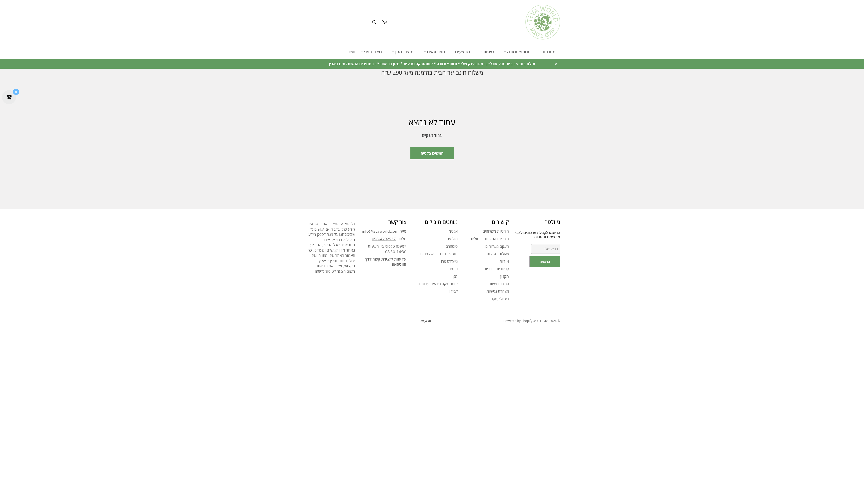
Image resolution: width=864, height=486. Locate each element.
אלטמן (453, 231)
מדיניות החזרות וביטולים (490, 238)
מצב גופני (372, 52)
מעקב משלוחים (497, 246)
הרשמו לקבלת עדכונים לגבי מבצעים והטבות (537, 235)
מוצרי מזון (404, 52)
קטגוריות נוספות (496, 268)
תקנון (504, 276)
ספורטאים (435, 52)
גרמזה (453, 268)
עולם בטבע (541, 321)
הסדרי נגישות (498, 283)
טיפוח (488, 52)
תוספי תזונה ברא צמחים (439, 253)
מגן (455, 276)
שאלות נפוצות (497, 253)
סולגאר (452, 238)
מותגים (549, 52)
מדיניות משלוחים (496, 231)
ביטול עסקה (499, 299)
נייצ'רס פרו (449, 261)
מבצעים (462, 52)
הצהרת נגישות (497, 291)
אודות (504, 261)
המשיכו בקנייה (432, 153)
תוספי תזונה (517, 52)
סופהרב (452, 246)
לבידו (453, 291)
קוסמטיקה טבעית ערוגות (438, 283)
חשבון (350, 51)
